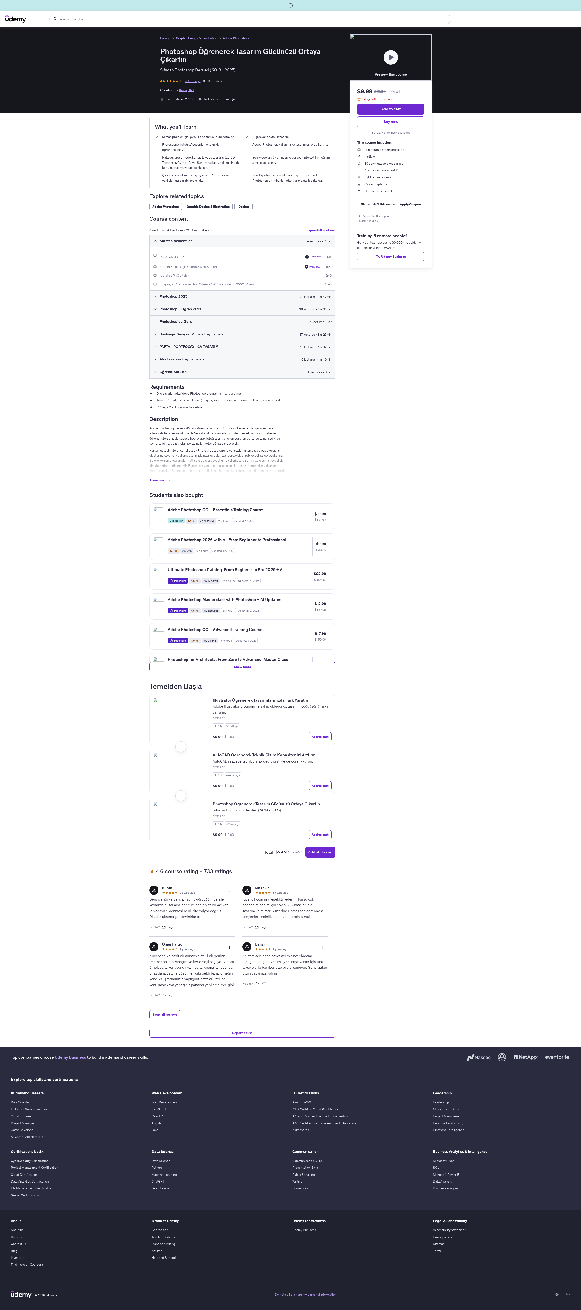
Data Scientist (21, 1102)
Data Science (161, 1161)
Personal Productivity (448, 1123)
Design (165, 38)
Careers (16, 1237)
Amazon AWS (301, 1102)
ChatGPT (158, 1181)
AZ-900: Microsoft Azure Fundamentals (320, 1116)
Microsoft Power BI (446, 1175)
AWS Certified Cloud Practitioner (315, 1109)
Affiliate (157, 1251)
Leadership (441, 1102)
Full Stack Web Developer (29, 1109)
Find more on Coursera (27, 1264)
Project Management (448, 1116)
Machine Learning (164, 1175)
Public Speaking (303, 1175)
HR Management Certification (32, 1188)
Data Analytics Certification (30, 1181)
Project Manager (22, 1123)
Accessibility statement (449, 1230)
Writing (297, 1181)
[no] (171, 927)
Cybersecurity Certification (30, 1161)
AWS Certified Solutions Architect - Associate (324, 1123)
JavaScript (159, 1109)
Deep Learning (162, 1188)
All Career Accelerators (27, 1137)
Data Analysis (442, 1181)
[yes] (163, 927)
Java (155, 1130)
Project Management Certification (34, 1168)
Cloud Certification (24, 1175)
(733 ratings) (192, 81)
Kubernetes (300, 1130)
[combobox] (250, 19)
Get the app (160, 1230)
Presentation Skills (305, 1168)
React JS (158, 1116)
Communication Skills (307, 1161)
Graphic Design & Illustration (196, 38)
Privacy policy (442, 1237)
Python (157, 1168)
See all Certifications (25, 1195)
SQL (436, 1168)
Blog (14, 1251)
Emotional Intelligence (448, 1130)
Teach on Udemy (163, 1237)
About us (17, 1230)
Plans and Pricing (164, 1244)
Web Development (165, 1102)
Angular (157, 1123)
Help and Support (164, 1258)
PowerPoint (300, 1188)
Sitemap (439, 1244)
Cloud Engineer (22, 1116)
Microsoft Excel (444, 1161)
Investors (17, 1258)
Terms (437, 1251)
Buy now (390, 121)
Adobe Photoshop (236, 38)
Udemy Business (70, 1057)
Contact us (18, 1244)
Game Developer (22, 1130)
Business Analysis (445, 1188)
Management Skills (446, 1109)
